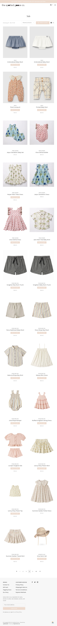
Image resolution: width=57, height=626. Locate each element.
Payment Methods (21, 592)
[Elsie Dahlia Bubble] (42, 132)
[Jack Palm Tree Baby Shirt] (42, 220)
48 (36, 571)
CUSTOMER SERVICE (21, 582)
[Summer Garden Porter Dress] (42, 491)
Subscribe (14, 608)
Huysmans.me (16, 623)
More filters (44, 22)
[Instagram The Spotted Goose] (37, 582)
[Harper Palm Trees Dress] (15, 174)
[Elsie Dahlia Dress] (15, 220)
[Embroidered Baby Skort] (15, 42)
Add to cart (15, 64)
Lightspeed (5, 623)
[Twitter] (34, 582)
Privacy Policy (19, 584)
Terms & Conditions (21, 589)
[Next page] (40, 571)
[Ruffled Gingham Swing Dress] (42, 401)
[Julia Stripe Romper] (15, 401)
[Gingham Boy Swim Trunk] (15, 265)
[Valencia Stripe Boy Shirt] (15, 355)
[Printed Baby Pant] (42, 87)
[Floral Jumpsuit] (15, 87)
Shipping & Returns (21, 587)
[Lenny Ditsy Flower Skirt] (42, 446)
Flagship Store (7, 589)
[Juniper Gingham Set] (15, 446)
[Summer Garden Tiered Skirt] (15, 536)
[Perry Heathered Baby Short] (15, 310)
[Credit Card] (52, 623)
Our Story (5, 592)
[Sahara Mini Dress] (42, 355)
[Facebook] (32, 582)
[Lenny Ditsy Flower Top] (15, 491)
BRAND (5, 582)
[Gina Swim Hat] (42, 536)
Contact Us (6, 584)
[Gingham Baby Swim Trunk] (42, 265)
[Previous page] (16, 571)
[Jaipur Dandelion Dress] (42, 174)
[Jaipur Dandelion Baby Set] (15, 132)
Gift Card (5, 587)
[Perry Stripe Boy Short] (42, 310)
